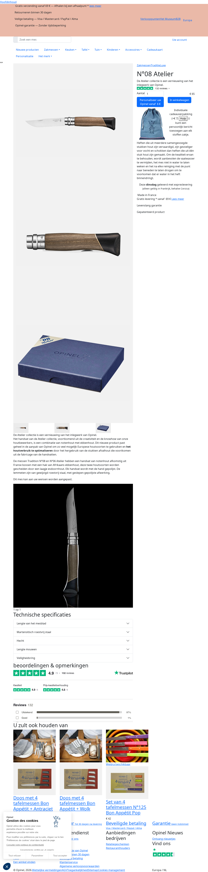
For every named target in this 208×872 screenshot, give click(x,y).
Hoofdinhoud (8, 2)
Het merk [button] (44, 56)
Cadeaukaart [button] (155, 49)
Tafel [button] (84, 49)
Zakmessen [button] (51, 49)
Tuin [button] (97, 49)
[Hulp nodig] (1, 62)
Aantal (141, 93)
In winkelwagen (179, 100)
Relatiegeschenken (117, 844)
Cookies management (111, 870)
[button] (7, 866)
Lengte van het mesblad (31, 623)
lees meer (95, 6)
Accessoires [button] (132, 49)
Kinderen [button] (112, 49)
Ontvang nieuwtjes (164, 839)
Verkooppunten (150, 19)
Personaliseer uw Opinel (150, 102)
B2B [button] (178, 19)
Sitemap (93, 870)
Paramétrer (37, 855)
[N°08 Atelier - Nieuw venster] (20, 427)
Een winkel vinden (24, 862)
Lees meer (177, 199)
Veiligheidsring (26, 658)
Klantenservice (69, 862)
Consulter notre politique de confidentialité (25, 845)
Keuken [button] (69, 49)
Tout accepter (60, 855)
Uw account (179, 40)
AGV (64, 870)
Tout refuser (14, 855)
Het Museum (168, 19)
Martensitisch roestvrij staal (34, 632)
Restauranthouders (118, 848)
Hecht (20, 640)
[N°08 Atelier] (73, 545)
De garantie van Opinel (74, 850)
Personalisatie (24, 56)
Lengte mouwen (27, 649)
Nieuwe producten (27, 49)
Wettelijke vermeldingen (47, 870)
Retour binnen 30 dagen (74, 854)
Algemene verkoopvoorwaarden (79, 866)
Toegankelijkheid (77, 870)
